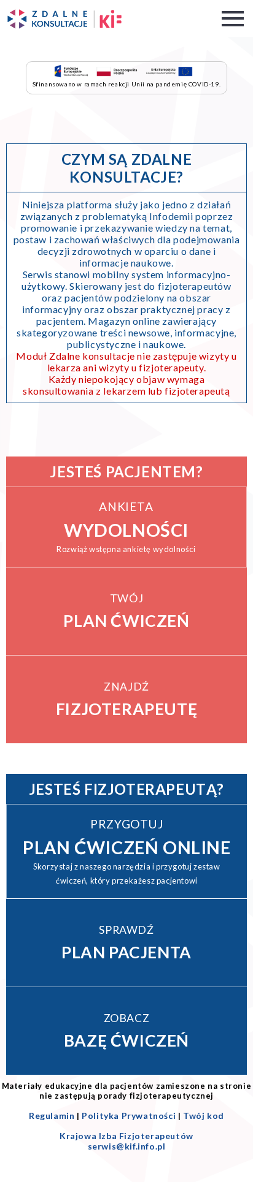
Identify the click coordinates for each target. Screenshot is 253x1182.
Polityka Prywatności (129, 1115)
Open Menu (233, 19)
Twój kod (203, 1115)
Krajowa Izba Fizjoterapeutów (126, 1136)
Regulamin (51, 1115)
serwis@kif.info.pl (127, 1146)
